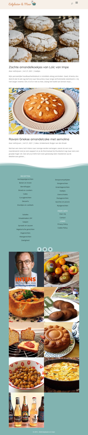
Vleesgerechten (25, 237)
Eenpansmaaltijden (62, 180)
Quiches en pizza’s (62, 202)
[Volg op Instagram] (45, 249)
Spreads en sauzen (25, 225)
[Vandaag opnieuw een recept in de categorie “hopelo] (26, 374)
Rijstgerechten (62, 205)
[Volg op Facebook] (39, 249)
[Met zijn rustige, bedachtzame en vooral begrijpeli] (26, 269)
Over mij (62, 214)
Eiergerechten (62, 183)
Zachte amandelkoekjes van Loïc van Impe (39, 67)
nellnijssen (17, 71)
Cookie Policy (62, 228)
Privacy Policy (63, 224)
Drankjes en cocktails (25, 205)
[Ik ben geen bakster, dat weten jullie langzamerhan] (61, 304)
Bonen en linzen (25, 183)
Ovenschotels (62, 194)
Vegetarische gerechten (25, 229)
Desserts (25, 201)
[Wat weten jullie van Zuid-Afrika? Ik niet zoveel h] (26, 339)
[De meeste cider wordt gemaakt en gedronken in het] (26, 410)
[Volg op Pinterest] (50, 249)
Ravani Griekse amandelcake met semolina (39, 139)
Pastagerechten (63, 198)
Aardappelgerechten (25, 179)
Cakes (36, 143)
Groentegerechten (63, 187)
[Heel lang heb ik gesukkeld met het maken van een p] (61, 374)
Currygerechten (25, 197)
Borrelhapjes (25, 186)
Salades (25, 214)
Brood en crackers (25, 190)
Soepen (25, 222)
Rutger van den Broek (58, 143)
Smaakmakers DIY (25, 218)
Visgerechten (25, 233)
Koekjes (37, 71)
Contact (63, 218)
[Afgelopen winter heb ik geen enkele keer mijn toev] (26, 304)
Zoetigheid (25, 240)
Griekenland (44, 143)
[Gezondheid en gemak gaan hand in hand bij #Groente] (61, 269)
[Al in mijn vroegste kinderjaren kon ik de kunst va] (61, 339)
